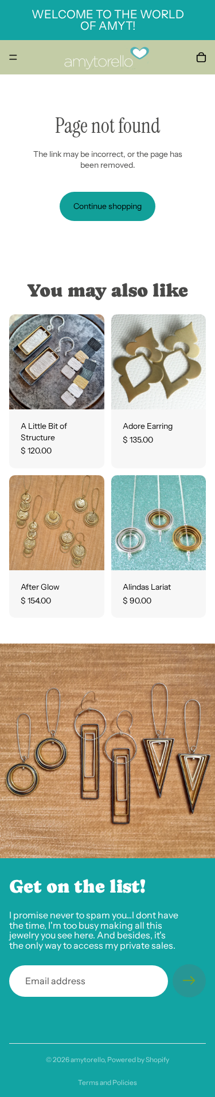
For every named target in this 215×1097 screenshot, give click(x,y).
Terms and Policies (107, 1082)
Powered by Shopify (138, 1059)
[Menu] (13, 57)
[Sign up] (189, 980)
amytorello (87, 1059)
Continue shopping (107, 206)
